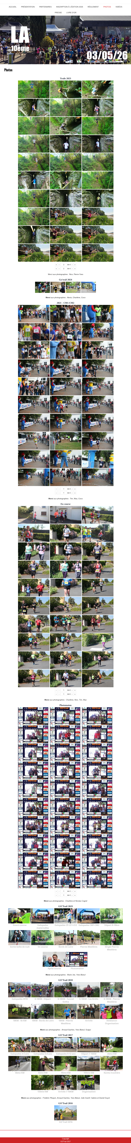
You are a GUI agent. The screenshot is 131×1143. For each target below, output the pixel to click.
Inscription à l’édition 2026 (69, 7)
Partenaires (45, 7)
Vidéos (119, 7)
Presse (58, 13)
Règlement (93, 7)
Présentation (28, 7)
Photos (107, 7)
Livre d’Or (71, 13)
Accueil (13, 7)
